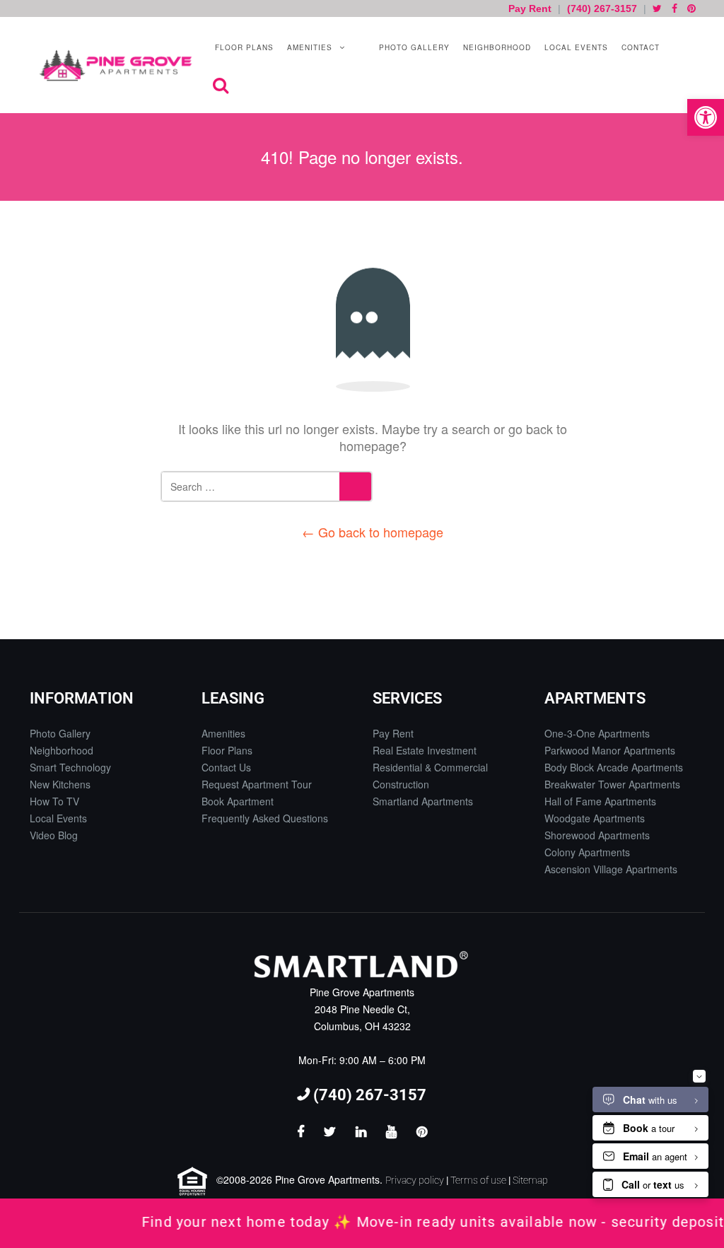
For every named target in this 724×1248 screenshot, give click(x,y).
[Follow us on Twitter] (657, 8)
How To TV (54, 801)
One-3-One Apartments (597, 733)
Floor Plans (243, 47)
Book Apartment (238, 801)
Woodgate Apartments (594, 818)
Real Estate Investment (425, 750)
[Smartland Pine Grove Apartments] (116, 65)
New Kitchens (60, 784)
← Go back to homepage (372, 532)
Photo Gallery (413, 47)
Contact (639, 47)
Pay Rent (531, 8)
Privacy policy (414, 1180)
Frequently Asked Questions (265, 818)
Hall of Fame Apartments (600, 801)
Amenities (308, 47)
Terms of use (478, 1180)
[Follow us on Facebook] (674, 8)
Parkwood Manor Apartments (609, 750)
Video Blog (54, 835)
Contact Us (226, 767)
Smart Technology (70, 767)
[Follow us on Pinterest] (691, 8)
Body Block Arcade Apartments (613, 767)
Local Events (575, 47)
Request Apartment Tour (257, 784)
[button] (705, 117)
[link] (362, 1223)
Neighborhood (495, 47)
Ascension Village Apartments (610, 869)
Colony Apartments (587, 852)
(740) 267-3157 (602, 8)
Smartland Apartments (423, 801)
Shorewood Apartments (597, 835)
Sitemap (530, 1180)
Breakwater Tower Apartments (612, 784)
